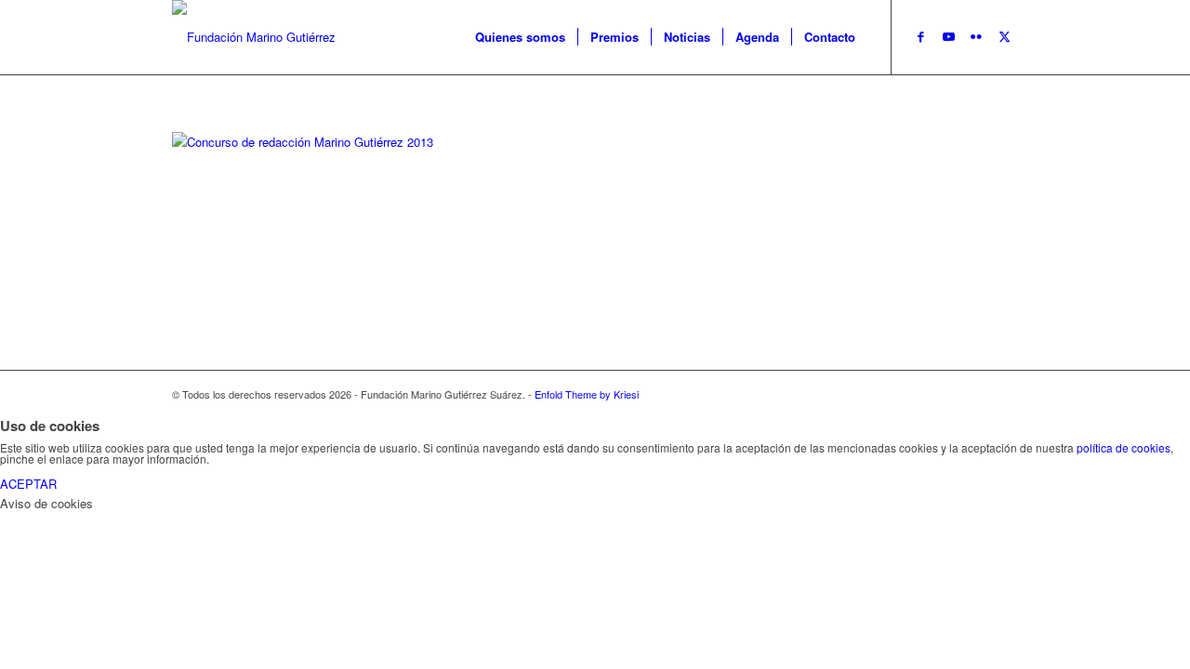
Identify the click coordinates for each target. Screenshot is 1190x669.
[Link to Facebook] (920, 36)
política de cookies (1123, 447)
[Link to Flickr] (976, 36)
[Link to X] (1004, 36)
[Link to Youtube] (948, 36)
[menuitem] (520, 37)
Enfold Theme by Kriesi (587, 394)
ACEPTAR (28, 483)
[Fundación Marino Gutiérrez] (254, 37)
